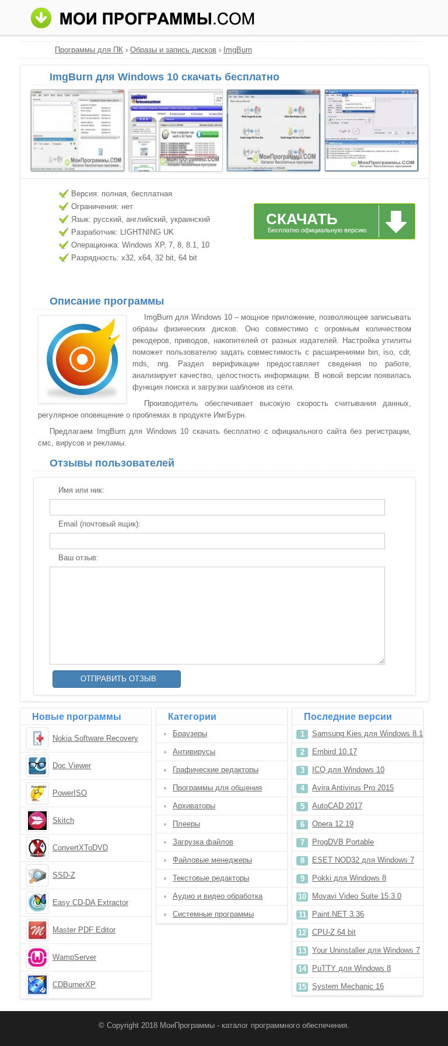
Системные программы (213, 914)
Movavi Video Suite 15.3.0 (356, 896)
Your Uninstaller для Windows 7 (366, 950)
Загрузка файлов (203, 841)
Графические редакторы (215, 769)
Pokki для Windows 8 (349, 878)
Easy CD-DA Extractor (90, 902)
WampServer (74, 957)
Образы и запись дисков (173, 49)
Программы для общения (217, 787)
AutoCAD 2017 (337, 805)
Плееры (186, 823)
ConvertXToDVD (80, 847)
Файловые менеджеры (212, 860)
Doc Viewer (71, 765)
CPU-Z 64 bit (334, 932)
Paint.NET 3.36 (338, 914)
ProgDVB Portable (343, 841)
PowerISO (69, 793)
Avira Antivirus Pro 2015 (353, 787)
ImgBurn (237, 49)
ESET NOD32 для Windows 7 (363, 860)
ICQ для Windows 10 (348, 769)
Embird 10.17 (334, 751)
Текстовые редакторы (211, 878)
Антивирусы (194, 751)
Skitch (63, 820)
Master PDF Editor (84, 929)
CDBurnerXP (74, 984)
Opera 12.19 (333, 823)
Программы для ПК (89, 49)
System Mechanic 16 (348, 986)
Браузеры (190, 733)
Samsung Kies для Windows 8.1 (367, 733)
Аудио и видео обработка (217, 896)
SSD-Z (63, 875)
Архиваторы (194, 805)
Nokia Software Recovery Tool (95, 739)
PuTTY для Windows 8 (351, 968)
